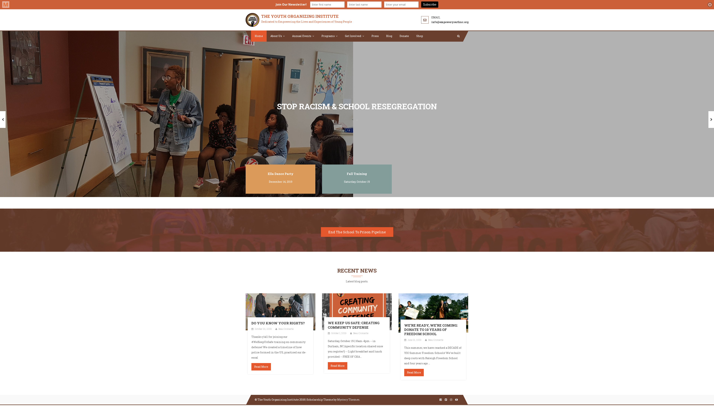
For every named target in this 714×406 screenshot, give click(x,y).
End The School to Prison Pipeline (357, 232)
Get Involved (353, 36)
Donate (404, 36)
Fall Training (357, 174)
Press (375, 36)
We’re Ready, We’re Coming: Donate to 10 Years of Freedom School (431, 329)
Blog (389, 36)
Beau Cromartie (286, 328)
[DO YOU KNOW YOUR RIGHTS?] (280, 311)
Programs (328, 36)
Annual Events (301, 36)
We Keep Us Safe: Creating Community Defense (353, 325)
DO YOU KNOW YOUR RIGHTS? (278, 323)
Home (259, 36)
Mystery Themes (348, 399)
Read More (261, 366)
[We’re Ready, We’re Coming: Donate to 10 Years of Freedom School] (433, 312)
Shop (419, 36)
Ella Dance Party (280, 174)
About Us (276, 36)
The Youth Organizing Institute (300, 16)
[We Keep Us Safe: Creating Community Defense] (357, 311)
